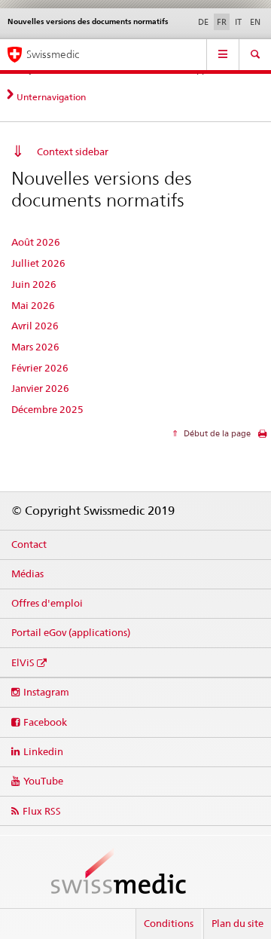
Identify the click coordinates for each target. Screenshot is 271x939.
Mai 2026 (33, 305)
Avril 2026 (35, 326)
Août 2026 (35, 242)
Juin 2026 (33, 284)
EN (255, 22)
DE (203, 22)
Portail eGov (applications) (70, 632)
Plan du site (237, 923)
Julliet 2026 (38, 263)
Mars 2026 (35, 347)
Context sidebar (72, 151)
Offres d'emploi (47, 603)
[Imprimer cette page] (262, 437)
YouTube (43, 781)
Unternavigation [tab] (51, 96)
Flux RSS (42, 811)
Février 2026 (40, 368)
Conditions (168, 923)
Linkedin (43, 751)
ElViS (23, 662)
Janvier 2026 (40, 388)
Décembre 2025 (47, 409)
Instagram (46, 692)
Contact (29, 544)
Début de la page (216, 433)
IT (238, 22)
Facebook (45, 722)
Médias (27, 573)
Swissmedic (52, 54)
